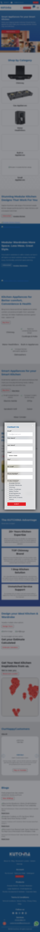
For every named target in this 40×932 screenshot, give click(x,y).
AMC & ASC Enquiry (15, 497)
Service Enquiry (14, 495)
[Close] (33, 425)
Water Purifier (14, 491)
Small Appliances (15, 493)
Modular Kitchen (14, 483)
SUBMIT (16, 504)
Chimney (12, 487)
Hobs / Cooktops (15, 489)
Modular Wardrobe (15, 485)
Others (11, 499)
